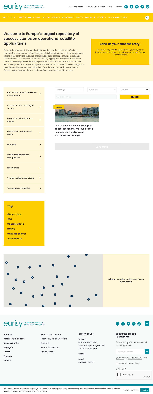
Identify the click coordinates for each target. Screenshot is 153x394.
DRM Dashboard (75, 6)
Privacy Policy (47, 351)
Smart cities (13, 167)
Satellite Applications (28, 17)
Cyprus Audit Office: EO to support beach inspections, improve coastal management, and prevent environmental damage (74, 130)
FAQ (110, 6)
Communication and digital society (20, 107)
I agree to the (129, 363)
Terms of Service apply (135, 359)
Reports (101, 17)
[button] (75, 266)
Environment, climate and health (19, 133)
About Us (8, 17)
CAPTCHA (121, 368)
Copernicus (15, 214)
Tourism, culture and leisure (20, 178)
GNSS (12, 228)
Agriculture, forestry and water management (22, 94)
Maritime (11, 144)
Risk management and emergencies (18, 156)
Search (147, 18)
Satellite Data (16, 224)
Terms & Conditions (50, 347)
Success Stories (51, 17)
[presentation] (134, 375)
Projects (90, 17)
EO (10, 219)
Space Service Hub (117, 17)
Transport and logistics (18, 188)
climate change (17, 233)
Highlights (67, 17)
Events (79, 17)
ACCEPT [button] (145, 390)
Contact (118, 6)
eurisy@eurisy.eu (86, 362)
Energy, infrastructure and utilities (19, 120)
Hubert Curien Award (95, 6)
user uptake (15, 238)
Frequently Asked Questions (54, 338)
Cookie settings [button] (131, 390)
